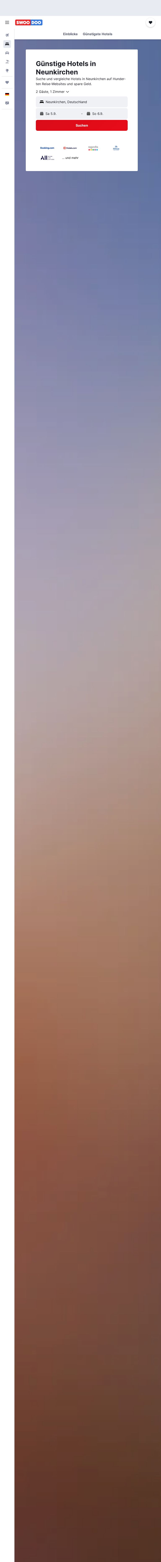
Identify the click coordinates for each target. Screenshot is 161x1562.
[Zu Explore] (7, 70)
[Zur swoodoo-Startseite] (29, 22)
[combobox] (53, 92)
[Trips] (7, 82)
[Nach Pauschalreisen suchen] (7, 61)
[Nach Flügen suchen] (7, 35)
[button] (7, 22)
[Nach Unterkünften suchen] (7, 44)
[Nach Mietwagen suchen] (7, 53)
